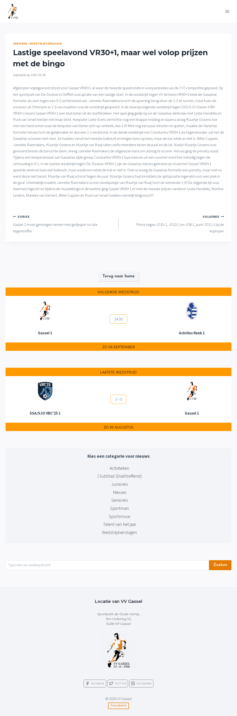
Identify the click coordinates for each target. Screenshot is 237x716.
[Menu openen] (227, 11)
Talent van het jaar (119, 524)
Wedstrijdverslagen (46, 43)
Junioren (119, 484)
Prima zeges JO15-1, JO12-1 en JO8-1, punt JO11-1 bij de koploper (180, 224)
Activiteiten (119, 468)
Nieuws (119, 492)
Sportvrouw (119, 516)
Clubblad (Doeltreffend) (119, 476)
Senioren (20, 43)
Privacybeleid (118, 705)
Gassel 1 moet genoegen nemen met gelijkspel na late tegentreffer (55, 224)
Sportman (119, 508)
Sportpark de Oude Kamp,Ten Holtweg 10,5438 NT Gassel (118, 619)
